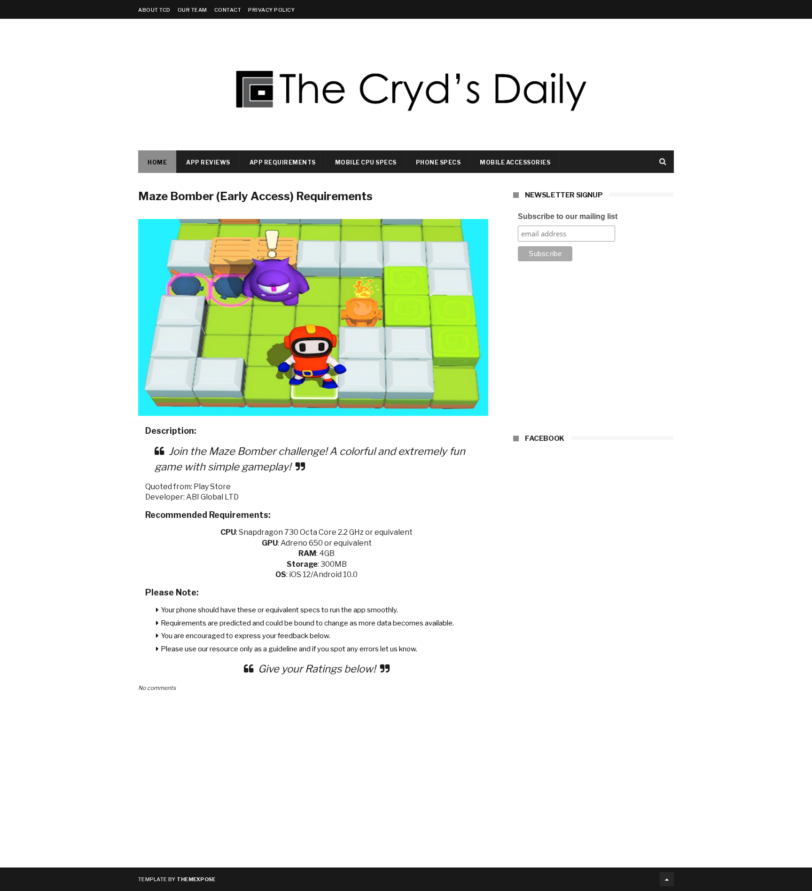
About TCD (154, 10)
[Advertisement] (593, 350)
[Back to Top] (667, 879)
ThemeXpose (196, 879)
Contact (228, 10)
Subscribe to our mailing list (567, 216)
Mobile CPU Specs (366, 162)
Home (157, 162)
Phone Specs (438, 162)
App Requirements (283, 162)
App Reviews (208, 162)
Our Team (192, 10)
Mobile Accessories (515, 162)
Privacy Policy (271, 10)
